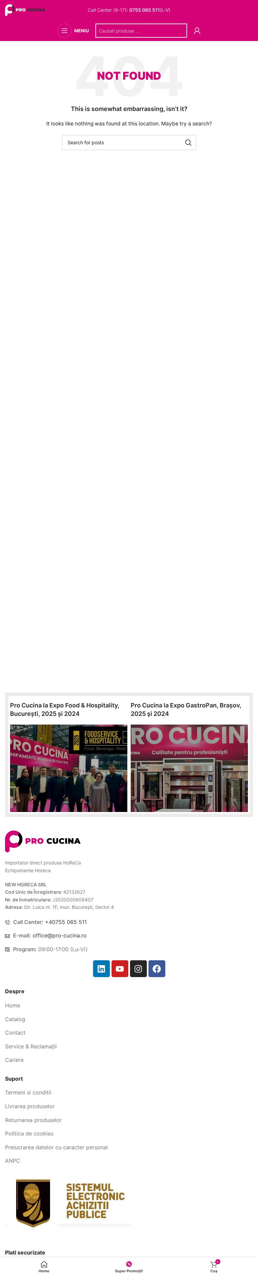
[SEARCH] (188, 142)
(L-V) (149, 10)
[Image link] (43, 841)
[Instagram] (138, 968)
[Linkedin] (101, 968)
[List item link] (129, 1005)
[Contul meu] (197, 30)
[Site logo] (26, 9)
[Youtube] (120, 968)
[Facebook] (156, 968)
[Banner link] (68, 768)
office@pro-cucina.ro (60, 935)
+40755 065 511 (66, 922)
